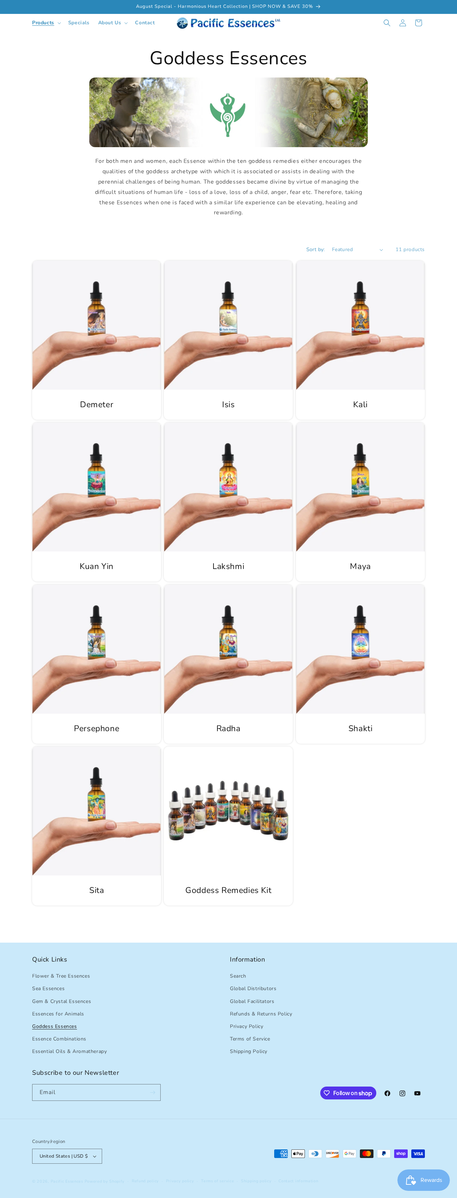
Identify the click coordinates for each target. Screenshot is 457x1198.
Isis (228, 404)
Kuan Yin (97, 566)
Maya (360, 566)
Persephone (96, 728)
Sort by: (315, 249)
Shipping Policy (248, 1051)
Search (238, 976)
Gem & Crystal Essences (61, 1001)
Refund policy (145, 1181)
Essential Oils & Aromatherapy (69, 1051)
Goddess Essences (54, 1026)
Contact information (298, 1181)
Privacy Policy (246, 1026)
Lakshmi (228, 566)
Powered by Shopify (105, 1181)
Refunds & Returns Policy (261, 1013)
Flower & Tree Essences (61, 976)
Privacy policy (180, 1181)
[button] (46, 22)
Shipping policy (256, 1181)
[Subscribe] (152, 1092)
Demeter (96, 404)
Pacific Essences (67, 1181)
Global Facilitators (252, 1001)
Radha (228, 728)
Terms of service (217, 1181)
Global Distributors (253, 988)
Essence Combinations (59, 1038)
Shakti (360, 728)
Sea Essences (48, 988)
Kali (360, 404)
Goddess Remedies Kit (228, 890)
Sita (96, 890)
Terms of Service (250, 1038)
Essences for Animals (58, 1013)
